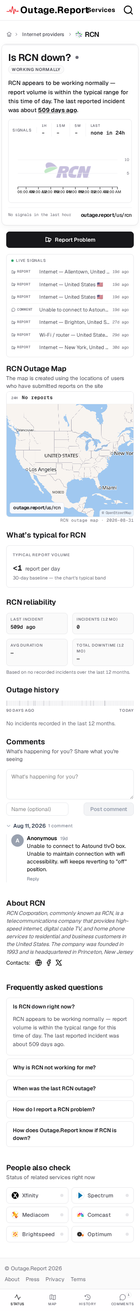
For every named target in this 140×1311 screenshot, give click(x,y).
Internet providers (43, 34)
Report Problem (75, 239)
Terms (78, 1279)
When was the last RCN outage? (54, 1088)
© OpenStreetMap (116, 512)
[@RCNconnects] (58, 962)
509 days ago (57, 110)
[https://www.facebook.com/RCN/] (48, 962)
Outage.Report (50, 10)
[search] (128, 10)
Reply (33, 879)
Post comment (108, 809)
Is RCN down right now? (44, 1006)
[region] (70, 460)
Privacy (55, 1279)
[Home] (9, 34)
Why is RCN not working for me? (54, 1067)
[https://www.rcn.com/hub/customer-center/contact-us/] (38, 962)
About (12, 1279)
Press (32, 1279)
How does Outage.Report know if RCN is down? (65, 1134)
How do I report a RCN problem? (54, 1109)
